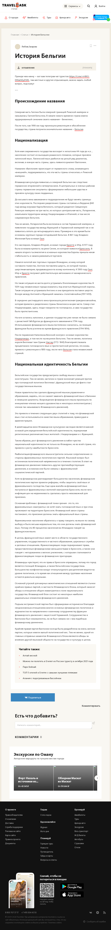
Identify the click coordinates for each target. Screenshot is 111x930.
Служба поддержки (14, 827)
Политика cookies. (55, 923)
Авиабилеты (79, 815)
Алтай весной (30, 655)
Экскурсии (79, 827)
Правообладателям (14, 815)
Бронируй (79, 809)
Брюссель (84, 248)
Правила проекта (12, 839)
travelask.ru (52, 917)
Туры (76, 819)
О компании (10, 819)
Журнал (43, 827)
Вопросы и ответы (48, 860)
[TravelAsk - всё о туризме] (14, 5)
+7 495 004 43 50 (29, 912)
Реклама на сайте (13, 831)
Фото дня (44, 831)
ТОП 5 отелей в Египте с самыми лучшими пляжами (50, 672)
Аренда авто (80, 823)
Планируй (45, 838)
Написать (93, 723)
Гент (42, 238)
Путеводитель (46, 852)
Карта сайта (10, 835)
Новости (44, 848)
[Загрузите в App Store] (72, 894)
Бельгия (79, 129)
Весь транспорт (81, 831)
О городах (13, 18)
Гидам (43, 809)
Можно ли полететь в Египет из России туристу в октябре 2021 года (58, 661)
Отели (77, 847)
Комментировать (91, 705)
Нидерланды (22, 338)
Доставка (9, 823)
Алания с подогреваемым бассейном (42, 678)
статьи (14, 9)
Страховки (79, 843)
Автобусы (78, 839)
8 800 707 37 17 (12, 912)
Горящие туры (46, 843)
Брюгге (70, 245)
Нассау (49, 342)
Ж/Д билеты (80, 835)
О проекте (10, 809)
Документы (10, 843)
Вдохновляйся (47, 822)
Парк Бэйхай (29, 667)
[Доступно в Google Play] (72, 886)
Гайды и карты (46, 856)
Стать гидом (45, 815)
